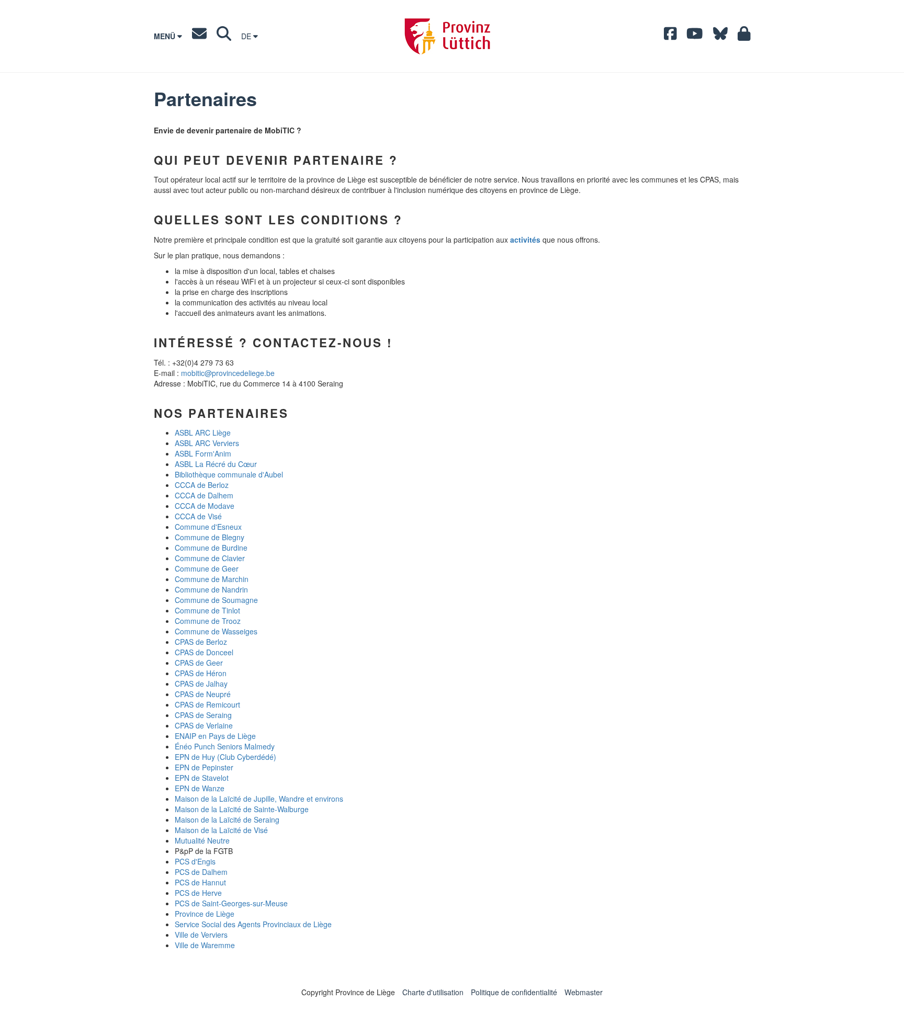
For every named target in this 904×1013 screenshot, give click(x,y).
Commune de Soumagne (216, 600)
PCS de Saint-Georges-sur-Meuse (231, 903)
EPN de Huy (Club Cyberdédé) (225, 757)
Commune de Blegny (209, 537)
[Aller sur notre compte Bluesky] (720, 36)
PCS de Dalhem (201, 872)
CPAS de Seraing (203, 715)
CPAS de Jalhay (201, 683)
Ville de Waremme (205, 945)
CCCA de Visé (198, 516)
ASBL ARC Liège (203, 432)
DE (247, 36)
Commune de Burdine (211, 547)
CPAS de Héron (201, 673)
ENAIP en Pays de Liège (215, 736)
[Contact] (199, 36)
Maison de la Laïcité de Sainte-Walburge (242, 809)
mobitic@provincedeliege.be (228, 373)
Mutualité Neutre (202, 840)
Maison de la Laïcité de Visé (221, 830)
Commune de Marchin (211, 579)
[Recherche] (224, 36)
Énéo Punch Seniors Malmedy (225, 746)
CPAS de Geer (199, 662)
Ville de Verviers (201, 934)
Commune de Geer (207, 568)
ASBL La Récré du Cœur (216, 464)
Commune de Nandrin (211, 589)
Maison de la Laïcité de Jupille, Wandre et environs (259, 798)
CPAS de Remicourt (207, 704)
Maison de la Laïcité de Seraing (227, 819)
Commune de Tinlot (207, 610)
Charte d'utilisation (433, 992)
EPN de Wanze (199, 788)
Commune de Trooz (208, 621)
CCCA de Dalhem (204, 495)
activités (525, 239)
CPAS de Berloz (201, 641)
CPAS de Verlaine (204, 725)
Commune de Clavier (210, 558)
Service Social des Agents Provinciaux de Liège (253, 924)
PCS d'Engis (195, 861)
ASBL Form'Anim (203, 453)
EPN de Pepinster (204, 767)
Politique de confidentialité (514, 992)
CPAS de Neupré (203, 694)
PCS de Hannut (200, 882)
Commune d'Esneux (208, 526)
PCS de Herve (198, 892)
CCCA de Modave (204, 505)
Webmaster (583, 992)
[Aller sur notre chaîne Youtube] (694, 36)
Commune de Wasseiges (216, 631)
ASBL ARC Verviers (207, 443)
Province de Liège (204, 913)
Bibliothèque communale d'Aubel (229, 474)
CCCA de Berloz (202, 485)
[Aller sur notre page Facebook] (670, 36)
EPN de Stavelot (202, 777)
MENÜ (165, 36)
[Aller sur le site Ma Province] (744, 36)
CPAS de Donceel (204, 652)
